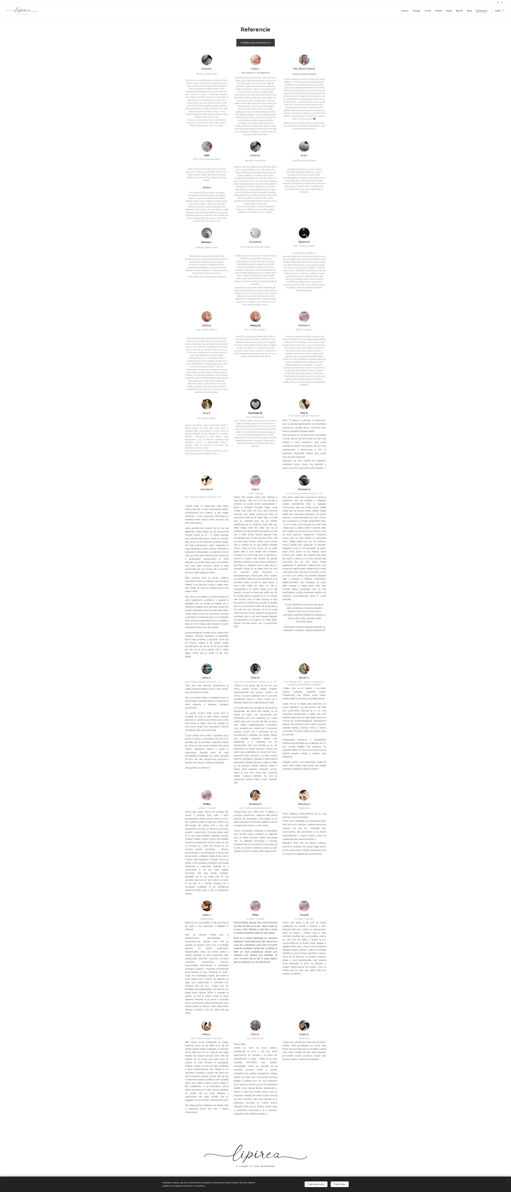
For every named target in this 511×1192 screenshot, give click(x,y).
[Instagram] (502, 2)
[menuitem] (406, 10)
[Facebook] (498, 2)
